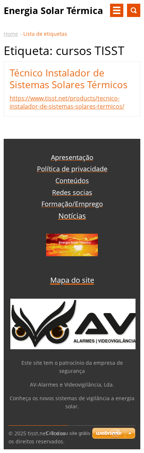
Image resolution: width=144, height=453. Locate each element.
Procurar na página (133, 10)
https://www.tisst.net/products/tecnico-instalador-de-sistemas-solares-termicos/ (67, 102)
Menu (116, 10)
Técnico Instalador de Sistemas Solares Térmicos (68, 78)
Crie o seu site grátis (68, 433)
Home (11, 33)
